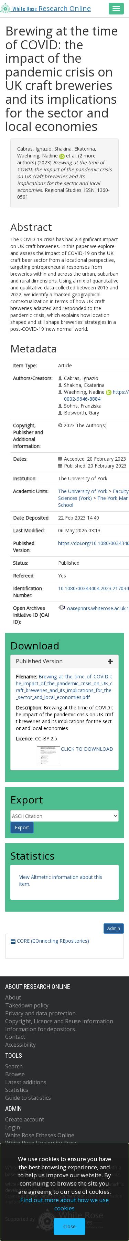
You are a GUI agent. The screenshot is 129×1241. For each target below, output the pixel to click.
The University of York (82, 491)
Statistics (16, 1090)
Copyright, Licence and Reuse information (59, 1021)
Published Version (39, 661)
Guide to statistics (28, 1097)
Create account (24, 1119)
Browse (15, 1074)
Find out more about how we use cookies (64, 1204)
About (13, 997)
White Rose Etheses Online (39, 1135)
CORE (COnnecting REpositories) (52, 940)
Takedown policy (27, 1005)
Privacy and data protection (40, 1013)
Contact (15, 1036)
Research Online (51, 8)
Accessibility (20, 1044)
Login (12, 1127)
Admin (113, 928)
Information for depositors (40, 1029)
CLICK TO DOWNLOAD (87, 749)
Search (14, 1066)
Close (69, 1226)
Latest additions (25, 1082)
